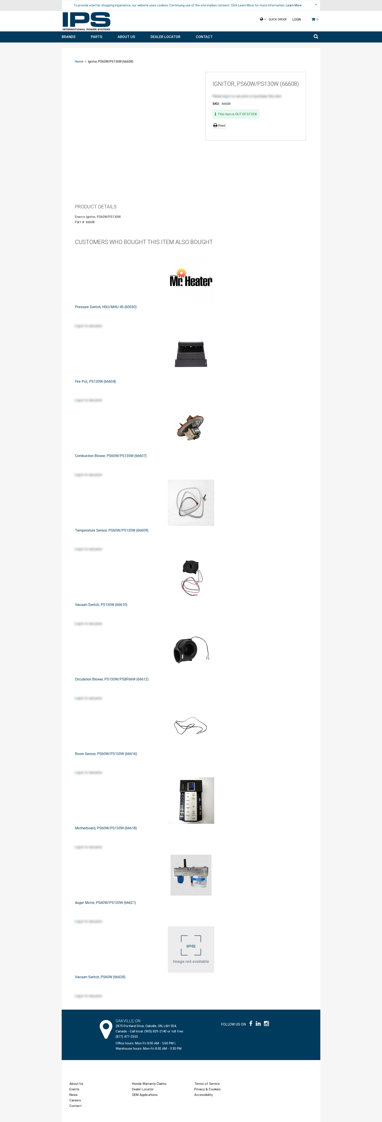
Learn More (294, 5)
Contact (204, 37)
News (73, 1095)
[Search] (315, 36)
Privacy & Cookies (207, 1089)
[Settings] (263, 19)
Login (296, 19)
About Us (126, 37)
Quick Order (278, 19)
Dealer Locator (165, 37)
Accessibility (203, 1095)
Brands (68, 37)
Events (74, 1089)
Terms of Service (207, 1084)
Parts (96, 37)
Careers (75, 1100)
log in (227, 96)
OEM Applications (145, 1095)
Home (79, 61)
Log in (79, 326)
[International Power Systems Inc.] (86, 21)
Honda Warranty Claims (149, 1084)
